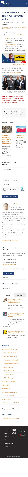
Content (7, 38)
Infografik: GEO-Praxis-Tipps (21, 140)
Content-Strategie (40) (9, 381)
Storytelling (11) (9, 374)
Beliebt (8, 295)
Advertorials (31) (9, 395)
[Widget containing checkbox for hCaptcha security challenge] (13, 189)
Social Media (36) (9, 371)
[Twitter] (15, 430)
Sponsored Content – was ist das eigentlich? (16, 334)
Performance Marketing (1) (12, 363)
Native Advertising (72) (10, 392)
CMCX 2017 (20, 35)
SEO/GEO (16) (8, 367)
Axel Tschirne (6, 27)
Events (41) (6, 385)
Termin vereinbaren (15, 72)
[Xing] (15, 433)
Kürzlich (19, 295)
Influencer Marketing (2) (11, 360)
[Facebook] (13, 430)
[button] (3, 142)
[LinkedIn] (13, 433)
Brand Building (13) (10, 353)
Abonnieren (8, 273)
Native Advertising (10, 44)
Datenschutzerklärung (9, 264)
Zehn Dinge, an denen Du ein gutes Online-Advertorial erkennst (16, 303)
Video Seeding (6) (9, 378)
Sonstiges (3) (7, 399)
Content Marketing (22, 27)
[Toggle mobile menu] (26, 3)
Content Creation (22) (10, 356)
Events (3, 28)
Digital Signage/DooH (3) (11, 403)
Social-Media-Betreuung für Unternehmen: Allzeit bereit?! (16, 319)
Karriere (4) (6, 388)
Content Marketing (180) (10, 349)
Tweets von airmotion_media (10, 418)
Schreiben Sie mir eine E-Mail (10, 240)
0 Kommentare (9, 28)
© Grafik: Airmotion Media (18, 64)
